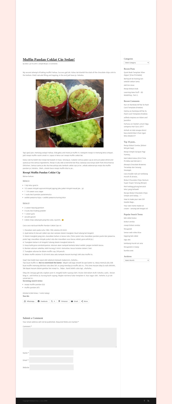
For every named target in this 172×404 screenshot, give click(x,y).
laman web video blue (132, 232)
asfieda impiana (130, 117)
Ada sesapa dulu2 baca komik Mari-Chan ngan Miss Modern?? (135, 133)
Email (26, 360)
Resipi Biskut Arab (131, 89)
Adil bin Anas (129, 85)
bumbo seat (128, 250)
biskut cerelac (129, 221)
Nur (125, 105)
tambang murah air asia (133, 243)
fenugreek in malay (131, 247)
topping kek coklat (131, 236)
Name (26, 353)
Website (26, 367)
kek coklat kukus (130, 218)
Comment (27, 326)
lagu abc (127, 240)
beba (26, 64)
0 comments (53, 64)
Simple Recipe (43, 64)
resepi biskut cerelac (132, 225)
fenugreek (128, 229)
